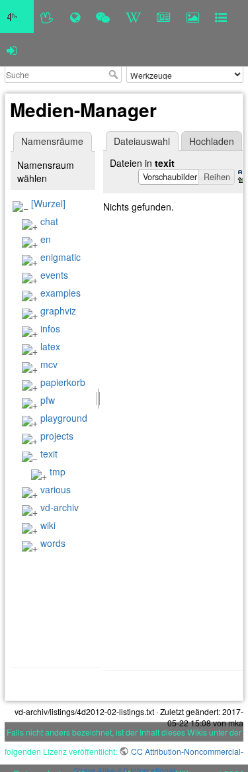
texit (49, 453)
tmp (57, 471)
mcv (49, 364)
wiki (48, 525)
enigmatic (60, 257)
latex (50, 346)
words (52, 543)
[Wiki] (133, 16)
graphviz (58, 310)
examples (60, 292)
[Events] (102, 16)
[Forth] (47, 16)
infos (50, 328)
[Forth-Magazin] (163, 16)
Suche (114, 74)
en (45, 239)
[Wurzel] (48, 203)
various (55, 489)
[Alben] (193, 16)
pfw (47, 400)
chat (49, 221)
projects (56, 435)
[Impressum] (220, 16)
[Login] (11, 49)
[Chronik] (75, 16)
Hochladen (211, 141)
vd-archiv (59, 507)
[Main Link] (17, 16)
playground (63, 417)
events (54, 274)
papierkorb (62, 382)
